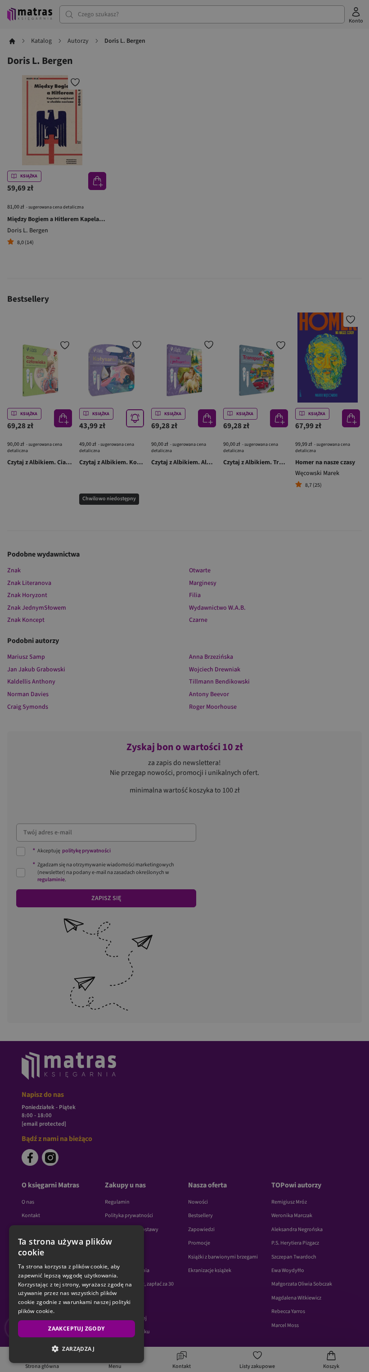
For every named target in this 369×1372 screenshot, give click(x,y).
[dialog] (76, 1294)
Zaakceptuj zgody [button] (76, 1328)
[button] (76, 1348)
